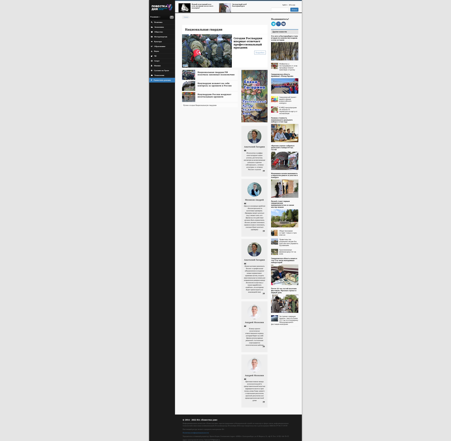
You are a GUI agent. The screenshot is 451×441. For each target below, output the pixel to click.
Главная (186, 17)
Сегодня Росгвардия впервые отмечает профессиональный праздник (248, 42)
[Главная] (162, 10)
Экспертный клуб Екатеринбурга (239, 5)
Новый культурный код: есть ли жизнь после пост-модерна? (203, 6)
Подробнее (260, 52)
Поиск (294, 9)
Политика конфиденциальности (196, 433)
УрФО (284, 5)
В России (292, 5)
